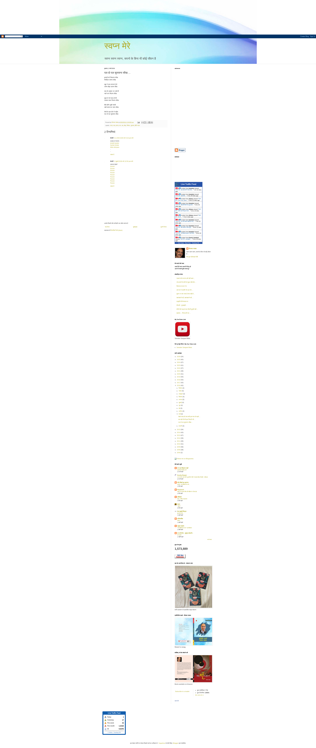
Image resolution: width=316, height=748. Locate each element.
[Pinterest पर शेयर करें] (152, 122)
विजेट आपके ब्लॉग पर (199, 695)
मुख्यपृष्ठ (135, 227)
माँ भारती (179, 535)
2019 (179, 377)
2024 (179, 362)
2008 (179, 450)
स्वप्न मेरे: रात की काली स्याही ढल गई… (185, 221)
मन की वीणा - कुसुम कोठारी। (185, 533)
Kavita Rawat (182, 475)
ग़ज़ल (111, 125)
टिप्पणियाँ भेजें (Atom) (116, 230)
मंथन (178, 504)
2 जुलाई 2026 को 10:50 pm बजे (123, 161)
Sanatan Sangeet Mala (184, 347)
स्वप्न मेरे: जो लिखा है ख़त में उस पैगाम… (185, 233)
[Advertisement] (74, 17)
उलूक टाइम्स (180, 526)
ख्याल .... (179, 520)
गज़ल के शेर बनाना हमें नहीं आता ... (186, 278)
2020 (179, 374)
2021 (179, 371)
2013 (179, 435)
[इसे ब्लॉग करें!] (145, 122)
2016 (179, 385)
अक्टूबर (181, 394)
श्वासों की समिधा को (181, 470)
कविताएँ (179, 497)
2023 (179, 365)
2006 (179, 452)
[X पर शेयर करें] (147, 122)
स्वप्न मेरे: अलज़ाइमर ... (186, 239)
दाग (120, 125)
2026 (179, 356)
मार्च (180, 414)
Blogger (175, 743)
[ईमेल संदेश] (138, 122)
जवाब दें (112, 154)
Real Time (188, 243)
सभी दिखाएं (209, 539)
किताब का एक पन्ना (182, 286)
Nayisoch (180, 490)
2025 (179, 359)
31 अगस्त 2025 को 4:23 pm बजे (123, 138)
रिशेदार (128, 125)
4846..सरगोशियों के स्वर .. (183, 484)
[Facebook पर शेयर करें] (149, 122)
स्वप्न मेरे (117, 46)
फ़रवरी (180, 426)
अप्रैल (180, 411)
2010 (179, 444)
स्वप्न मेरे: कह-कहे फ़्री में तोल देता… (184, 190)
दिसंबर (180, 388)
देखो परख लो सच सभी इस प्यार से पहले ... (189, 416)
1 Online (110, 732)
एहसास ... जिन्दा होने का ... (184, 313)
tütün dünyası (114, 147)
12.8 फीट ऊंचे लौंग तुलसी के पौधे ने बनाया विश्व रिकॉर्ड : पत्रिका (192, 477)
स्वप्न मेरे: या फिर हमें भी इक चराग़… (188, 210)
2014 (179, 432)
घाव (114, 125)
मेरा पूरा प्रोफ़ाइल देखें (192, 257)
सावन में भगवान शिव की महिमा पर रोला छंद (187, 491)
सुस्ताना (132, 125)
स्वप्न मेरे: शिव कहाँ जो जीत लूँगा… (184, 227)
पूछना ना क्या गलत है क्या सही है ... (186, 294)
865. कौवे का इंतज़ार (182, 499)
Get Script (181, 243)
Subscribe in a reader (182, 691)
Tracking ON (195, 243)
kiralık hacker (114, 143)
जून (180, 405)
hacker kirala (114, 145)
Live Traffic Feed (188, 184)
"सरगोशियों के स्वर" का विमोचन (184, 528)
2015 (179, 429)
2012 (179, 438)
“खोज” (179, 506)
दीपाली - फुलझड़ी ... (182, 305)
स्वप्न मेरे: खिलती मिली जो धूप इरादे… (185, 205)
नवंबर (180, 391)
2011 (179, 441)
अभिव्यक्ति (180, 519)
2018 (179, 380)
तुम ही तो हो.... (180, 513)
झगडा (117, 125)
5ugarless (162, 743)
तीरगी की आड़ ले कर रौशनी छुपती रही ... (187, 309)
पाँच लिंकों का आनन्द (182, 482)
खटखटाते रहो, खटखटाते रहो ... (185, 297)
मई (179, 408)
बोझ (125, 125)
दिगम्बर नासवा (193, 248)
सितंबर (181, 397)
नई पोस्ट (107, 227)
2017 (179, 383)
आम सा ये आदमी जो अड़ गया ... (185, 290)
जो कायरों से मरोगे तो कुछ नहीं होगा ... (186, 282)
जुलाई (180, 402)
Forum (112, 166)
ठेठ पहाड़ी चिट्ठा (181, 511)
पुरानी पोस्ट (164, 227)
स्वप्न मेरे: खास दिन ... (181, 196)
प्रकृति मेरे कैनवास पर (182, 301)
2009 (179, 447)
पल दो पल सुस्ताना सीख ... (185, 422)
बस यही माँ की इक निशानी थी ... (186, 419)
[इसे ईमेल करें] (142, 122)
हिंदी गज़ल (137, 125)
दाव (122, 125)
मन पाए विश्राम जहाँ (182, 468)
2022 (179, 368)
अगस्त (180, 399)
